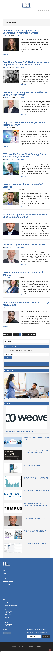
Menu (27, 15)
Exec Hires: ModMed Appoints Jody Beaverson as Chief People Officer (21, 31)
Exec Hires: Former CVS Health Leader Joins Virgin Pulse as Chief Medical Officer (26, 63)
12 (18, 335)
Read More (5, 54)
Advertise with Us (6, 578)
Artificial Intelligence (9, 611)
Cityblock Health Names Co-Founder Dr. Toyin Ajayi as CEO (26, 303)
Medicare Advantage (9, 625)
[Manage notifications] (50, 650)
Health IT (4, 599)
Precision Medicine (8, 614)
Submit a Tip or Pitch (26, 364)
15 (26, 335)
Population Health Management (11, 605)
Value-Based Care (6, 622)
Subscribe (5, 590)
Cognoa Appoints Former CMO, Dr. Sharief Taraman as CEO (24, 123)
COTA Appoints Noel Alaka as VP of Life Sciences (23, 185)
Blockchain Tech (8, 612)
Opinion (4, 596)
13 (20, 335)
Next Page (33, 334)
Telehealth (7, 615)
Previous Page (6, 334)
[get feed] (39, 10)
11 (15, 335)
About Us (4, 573)
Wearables (7, 617)
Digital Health (5, 609)
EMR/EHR (7, 602)
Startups (4, 620)
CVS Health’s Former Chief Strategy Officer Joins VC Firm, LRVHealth (25, 155)
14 (23, 335)
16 (29, 335)
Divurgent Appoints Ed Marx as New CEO (24, 244)
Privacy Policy (38, 646)
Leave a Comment (18, 35)
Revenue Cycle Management (10, 607)
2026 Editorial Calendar (7, 576)
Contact (4, 587)
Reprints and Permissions (8, 581)
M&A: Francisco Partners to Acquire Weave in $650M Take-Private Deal (20, 431)
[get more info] (49, 10)
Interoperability (8, 604)
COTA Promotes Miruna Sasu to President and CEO (24, 273)
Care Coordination (8, 601)
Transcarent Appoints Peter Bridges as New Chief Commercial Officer (25, 215)
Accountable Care (8, 624)
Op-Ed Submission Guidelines (9, 584)
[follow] (41, 10)
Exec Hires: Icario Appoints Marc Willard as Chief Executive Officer (25, 93)
